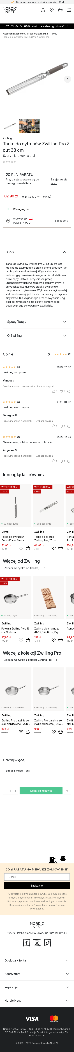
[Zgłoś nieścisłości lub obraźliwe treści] (68, 391)
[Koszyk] (60, 10)
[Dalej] (67, 79)
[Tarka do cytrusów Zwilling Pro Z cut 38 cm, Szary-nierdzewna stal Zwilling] (37, 79)
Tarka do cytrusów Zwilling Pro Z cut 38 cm (26, 37)
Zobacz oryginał (45, 386)
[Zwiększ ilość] (15, 790)
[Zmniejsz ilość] (5, 790)
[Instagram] (37, 942)
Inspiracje (11, 987)
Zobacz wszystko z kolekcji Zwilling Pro (28, 659)
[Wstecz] (6, 79)
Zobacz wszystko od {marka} (21, 568)
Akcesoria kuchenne (14, 33)
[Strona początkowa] (10, 10)
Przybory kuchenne (37, 33)
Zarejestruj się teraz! (59, 181)
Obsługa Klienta (15, 960)
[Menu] (69, 10)
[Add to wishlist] (21, 548)
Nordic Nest (12, 1000)
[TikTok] (47, 942)
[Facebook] (26, 942)
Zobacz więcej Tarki (18, 770)
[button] (9, 162)
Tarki (53, 33)
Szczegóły (61, 220)
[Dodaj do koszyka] (28, 548)
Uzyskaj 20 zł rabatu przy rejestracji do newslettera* (40, 2)
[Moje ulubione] (51, 10)
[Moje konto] (43, 10)
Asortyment (12, 974)
